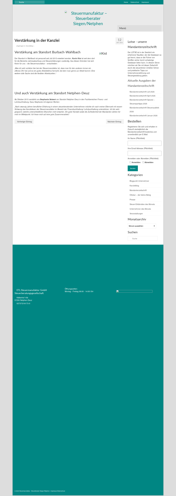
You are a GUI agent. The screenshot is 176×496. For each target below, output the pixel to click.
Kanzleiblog (29, 46)
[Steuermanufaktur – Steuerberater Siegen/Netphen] (88, 18)
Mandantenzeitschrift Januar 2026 (143, 115)
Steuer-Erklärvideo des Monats (142, 204)
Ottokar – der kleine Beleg (140, 195)
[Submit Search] (16, 2)
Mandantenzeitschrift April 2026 (142, 95)
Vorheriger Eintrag (24, 121)
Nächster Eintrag (114, 121)
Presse (132, 199)
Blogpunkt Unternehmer (139, 181)
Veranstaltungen (136, 213)
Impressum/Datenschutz (58, 491)
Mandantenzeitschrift (138, 190)
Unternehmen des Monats (140, 209)
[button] (160, 250)
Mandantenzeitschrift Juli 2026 (142, 91)
